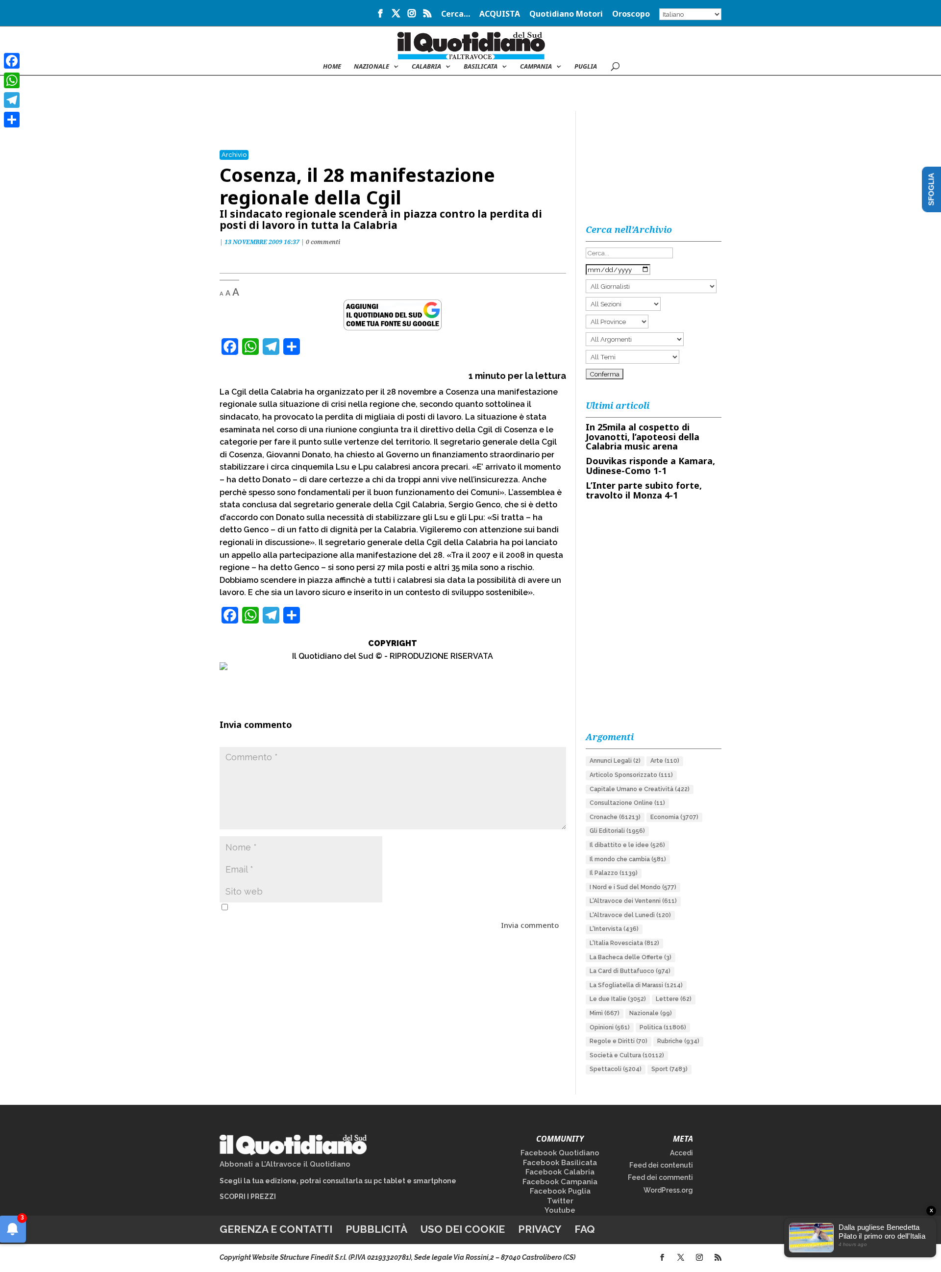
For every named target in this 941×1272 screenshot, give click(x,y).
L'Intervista (614, 928)
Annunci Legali (615, 760)
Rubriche (678, 1041)
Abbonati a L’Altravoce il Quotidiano (285, 1164)
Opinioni (610, 1027)
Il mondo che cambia (628, 859)
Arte (664, 760)
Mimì (604, 1013)
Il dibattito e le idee (627, 845)
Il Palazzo (614, 873)
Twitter (560, 1201)
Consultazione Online (627, 802)
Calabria (426, 67)
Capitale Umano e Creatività (640, 789)
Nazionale (650, 1013)
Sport (669, 1069)
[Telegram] (12, 100)
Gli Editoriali (617, 830)
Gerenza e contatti (276, 1229)
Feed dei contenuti (661, 1165)
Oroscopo (631, 14)
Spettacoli (616, 1069)
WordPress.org (668, 1190)
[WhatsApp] (12, 80)
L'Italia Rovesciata (624, 943)
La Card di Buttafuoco (630, 971)
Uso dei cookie (463, 1229)
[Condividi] (12, 119)
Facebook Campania (559, 1181)
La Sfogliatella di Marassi (636, 985)
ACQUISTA (499, 14)
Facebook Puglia (560, 1191)
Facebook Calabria (559, 1172)
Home (332, 67)
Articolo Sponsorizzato (631, 775)
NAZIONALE (371, 67)
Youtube (560, 1210)
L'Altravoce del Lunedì (630, 915)
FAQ (584, 1229)
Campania (536, 67)
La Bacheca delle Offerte (630, 957)
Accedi (681, 1153)
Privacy (539, 1229)
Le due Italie (618, 999)
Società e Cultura (627, 1055)
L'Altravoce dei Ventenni (633, 901)
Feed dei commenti (660, 1177)
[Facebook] (12, 61)
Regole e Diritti (618, 1041)
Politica (663, 1027)
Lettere (674, 999)
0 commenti (323, 242)
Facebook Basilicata (560, 1162)
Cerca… (455, 14)
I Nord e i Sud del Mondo (633, 887)
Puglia (585, 67)
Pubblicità (376, 1229)
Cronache (615, 817)
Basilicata (480, 67)
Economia (674, 817)
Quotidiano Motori (566, 14)
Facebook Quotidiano (559, 1152)
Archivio (234, 154)
